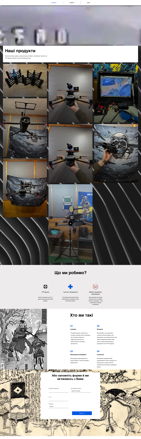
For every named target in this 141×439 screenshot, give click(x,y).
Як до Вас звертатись (54, 388)
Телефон (51, 403)
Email (50, 396)
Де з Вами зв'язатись (76, 388)
